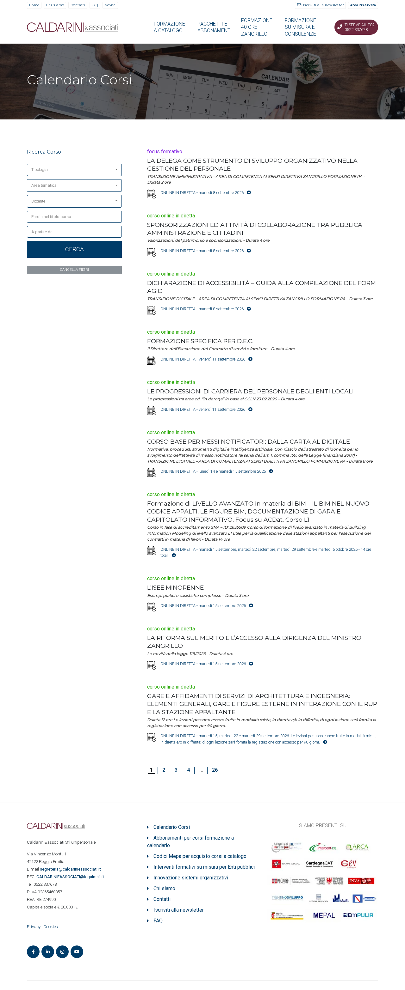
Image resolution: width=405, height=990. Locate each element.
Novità (110, 5)
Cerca (74, 249)
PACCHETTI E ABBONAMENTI (214, 27)
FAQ (94, 5)
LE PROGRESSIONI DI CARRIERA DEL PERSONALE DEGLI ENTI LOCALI (250, 391)
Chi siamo (55, 5)
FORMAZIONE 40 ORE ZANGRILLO (256, 27)
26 (215, 770)
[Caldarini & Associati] (72, 27)
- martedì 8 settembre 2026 (202, 192)
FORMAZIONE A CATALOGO (169, 27)
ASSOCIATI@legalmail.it (71, 876)
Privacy (33, 926)
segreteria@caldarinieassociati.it (71, 869)
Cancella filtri (74, 269)
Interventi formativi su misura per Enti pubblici (204, 867)
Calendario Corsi (171, 827)
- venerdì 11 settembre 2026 (202, 359)
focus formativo (164, 152)
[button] (74, 170)
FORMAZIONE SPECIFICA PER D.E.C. (200, 341)
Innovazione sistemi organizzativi (190, 878)
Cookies (50, 926)
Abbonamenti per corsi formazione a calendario (190, 841)
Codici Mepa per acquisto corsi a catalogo (199, 856)
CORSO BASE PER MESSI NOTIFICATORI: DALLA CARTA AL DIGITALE (248, 441)
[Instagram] (62, 951)
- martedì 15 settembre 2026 (203, 605)
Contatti (78, 5)
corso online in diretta (171, 216)
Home (34, 5)
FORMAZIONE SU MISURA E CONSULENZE (300, 27)
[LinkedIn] (47, 951)
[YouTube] (77, 951)
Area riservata (363, 5)
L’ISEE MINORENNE (175, 587)
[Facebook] (33, 951)
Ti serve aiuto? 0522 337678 (359, 27)
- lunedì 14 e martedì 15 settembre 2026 (213, 471)
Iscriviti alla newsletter (323, 5)
